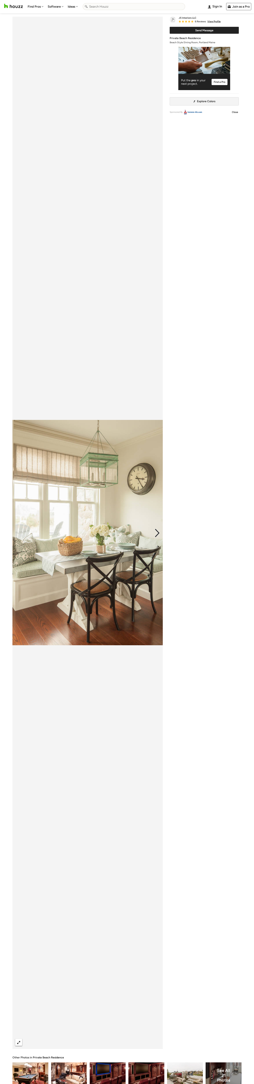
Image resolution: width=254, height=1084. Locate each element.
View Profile (214, 21)
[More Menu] (156, 1042)
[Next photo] (157, 533)
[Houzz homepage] (13, 6)
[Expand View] (18, 1042)
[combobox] (134, 6)
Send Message (204, 30)
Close (235, 112)
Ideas (71, 6)
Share (81, 1042)
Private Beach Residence (48, 1057)
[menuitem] (36, 6)
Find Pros (34, 6)
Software (54, 6)
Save (99, 1042)
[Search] (86, 6)
